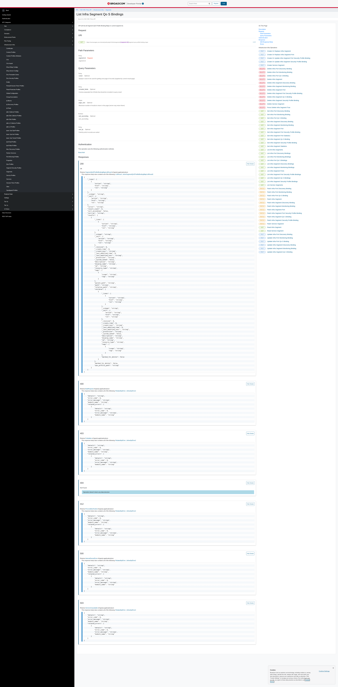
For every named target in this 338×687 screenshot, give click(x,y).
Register (216, 3)
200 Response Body (266, 42)
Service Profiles (10, 175)
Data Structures (6, 212)
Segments (9, 171)
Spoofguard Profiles (12, 190)
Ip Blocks (9, 100)
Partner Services (11, 153)
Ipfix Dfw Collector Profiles (13, 115)
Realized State (8, 194)
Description (262, 29)
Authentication (6, 18)
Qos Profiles (9, 164)
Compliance (7, 29)
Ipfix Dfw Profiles (11, 119)
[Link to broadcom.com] (116, 3)
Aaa (5, 26)
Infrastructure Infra (9, 44)
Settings (6, 198)
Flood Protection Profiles (13, 89)
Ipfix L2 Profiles (10, 127)
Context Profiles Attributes (13, 56)
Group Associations (12, 97)
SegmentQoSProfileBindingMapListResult (98, 172)
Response (262, 40)
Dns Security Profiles (12, 78)
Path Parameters (265, 33)
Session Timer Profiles (12, 183)
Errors (262, 44)
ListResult (119, 174)
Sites (7, 186)
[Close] (333, 667)
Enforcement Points (10, 37)
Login (223, 3)
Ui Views (6, 209)
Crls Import (9, 63)
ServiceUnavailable (91, 608)
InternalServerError (91, 558)
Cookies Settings (324, 671)
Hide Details (250, 164)
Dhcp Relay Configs (12, 67)
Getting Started (6, 15)
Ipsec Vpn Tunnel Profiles (13, 138)
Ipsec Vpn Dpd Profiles (13, 130)
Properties (9, 160)
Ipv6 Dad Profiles (11, 142)
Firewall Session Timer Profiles (15, 86)
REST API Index (7, 216)
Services (8, 179)
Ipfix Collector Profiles (12, 112)
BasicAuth (81, 152)
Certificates (9, 48)
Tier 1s (6, 205)
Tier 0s (6, 201)
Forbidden (88, 438)
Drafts (8, 82)
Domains (6, 33)
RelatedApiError (121, 391)
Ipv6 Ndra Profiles (11, 145)
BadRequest (89, 389)
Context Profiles (10, 52)
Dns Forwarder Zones (12, 74)
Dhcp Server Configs (12, 71)
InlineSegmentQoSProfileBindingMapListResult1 (138, 174)
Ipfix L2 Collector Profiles (13, 123)
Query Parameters (265, 35)
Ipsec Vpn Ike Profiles (12, 134)
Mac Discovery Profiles (13, 149)
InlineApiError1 (131, 391)
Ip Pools (8, 108)
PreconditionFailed (91, 509)
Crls (7, 59)
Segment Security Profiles (13, 168)
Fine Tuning (7, 41)
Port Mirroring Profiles (12, 156)
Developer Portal (134, 4)
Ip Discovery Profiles (12, 104)
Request (261, 31)
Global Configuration (12, 93)
